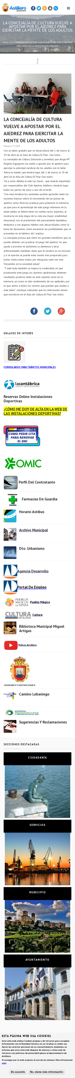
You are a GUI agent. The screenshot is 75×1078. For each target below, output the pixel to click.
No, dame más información (46, 1071)
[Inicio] (13, 7)
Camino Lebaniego (34, 694)
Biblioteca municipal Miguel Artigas (41, 628)
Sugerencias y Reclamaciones (43, 722)
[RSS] (44, 8)
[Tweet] (39, 8)
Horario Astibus (31, 511)
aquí (4, 1063)
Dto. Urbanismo (32, 548)
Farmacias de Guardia (39, 499)
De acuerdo (18, 1071)
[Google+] (64, 312)
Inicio (5, 42)
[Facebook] (33, 8)
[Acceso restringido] (50, 8)
